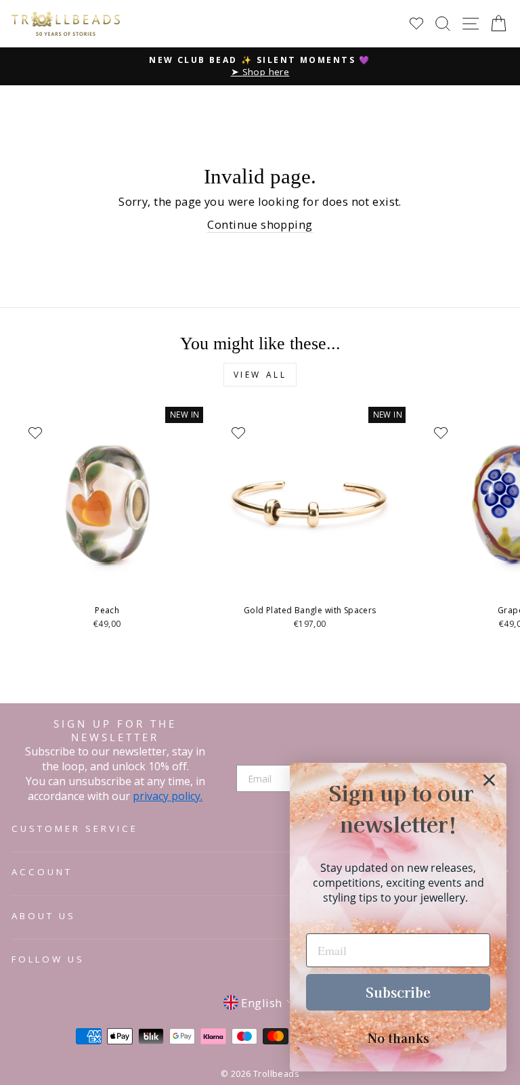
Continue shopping (259, 224)
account (42, 872)
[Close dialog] (489, 780)
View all (260, 374)
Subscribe (398, 992)
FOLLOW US (48, 959)
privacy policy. (167, 796)
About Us (44, 916)
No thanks (398, 1037)
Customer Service (75, 828)
